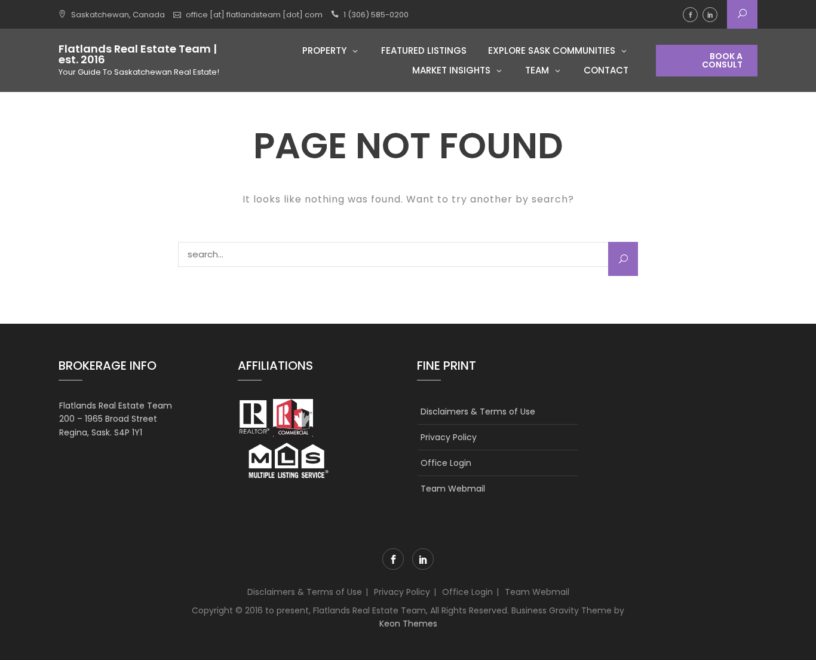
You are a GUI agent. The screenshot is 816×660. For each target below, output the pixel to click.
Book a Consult (722, 60)
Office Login (446, 463)
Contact (606, 70)
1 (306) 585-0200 (376, 14)
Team (537, 70)
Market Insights (451, 70)
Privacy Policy (449, 437)
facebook (690, 14)
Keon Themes (408, 624)
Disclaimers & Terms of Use (478, 412)
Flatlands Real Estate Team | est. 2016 (138, 54)
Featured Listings (424, 50)
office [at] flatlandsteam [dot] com (254, 14)
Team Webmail (453, 489)
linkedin (710, 14)
